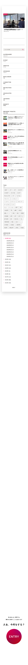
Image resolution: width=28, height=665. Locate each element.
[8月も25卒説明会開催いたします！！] (5, 158)
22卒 (10, 190)
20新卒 (5, 190)
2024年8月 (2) (10, 245)
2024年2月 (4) (10, 254)
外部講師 (6, 216)
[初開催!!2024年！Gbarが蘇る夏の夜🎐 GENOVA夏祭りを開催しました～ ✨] (5, 144)
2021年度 (13, 193)
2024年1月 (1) (10, 256)
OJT (13, 195)
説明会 (17, 227)
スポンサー (20, 201)
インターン (6, 201)
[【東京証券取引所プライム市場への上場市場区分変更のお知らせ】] (5, 124)
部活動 (22, 227)
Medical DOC (7, 195)
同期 (13, 213)
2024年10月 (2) (10, 240)
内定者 (20, 210)
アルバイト (6, 198)
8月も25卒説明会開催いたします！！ (16, 157)
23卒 (15, 190)
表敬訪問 (11, 227)
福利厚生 (19, 224)
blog (5, 14)
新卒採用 (6, 219)
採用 (11, 216)
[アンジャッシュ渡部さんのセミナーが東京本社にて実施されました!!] (5, 118)
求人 (22, 219)
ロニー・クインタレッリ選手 (11, 207)
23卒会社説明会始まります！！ (13, 29)
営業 (18, 213)
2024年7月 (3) (10, 247)
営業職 (22, 213)
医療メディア (7, 213)
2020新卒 (6, 193)
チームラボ (6, 204)
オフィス (13, 201)
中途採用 (6, 210)
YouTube (18, 195)
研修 (12, 222)
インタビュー (14, 198)
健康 (15, 210)
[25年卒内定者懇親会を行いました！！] (5, 152)
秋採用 (5, 227)
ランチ (12, 204)
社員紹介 (12, 224)
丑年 (21, 207)
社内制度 (6, 224)
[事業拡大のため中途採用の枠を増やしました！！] (5, 164)
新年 (11, 219)
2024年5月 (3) (10, 249)
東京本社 (16, 219)
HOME (13, 287)
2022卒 (19, 193)
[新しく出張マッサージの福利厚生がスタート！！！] (5, 171)
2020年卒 (20, 190)
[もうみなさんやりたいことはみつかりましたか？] (5, 178)
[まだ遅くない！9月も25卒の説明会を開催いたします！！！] (5, 137)
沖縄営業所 (6, 222)
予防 (11, 210)
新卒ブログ (21, 216)
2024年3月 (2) (10, 251)
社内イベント (18, 222)
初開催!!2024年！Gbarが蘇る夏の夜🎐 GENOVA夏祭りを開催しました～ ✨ (16, 144)
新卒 (15, 216)
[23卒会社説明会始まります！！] (14, 21)
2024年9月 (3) (10, 242)
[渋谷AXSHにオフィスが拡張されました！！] (5, 131)
